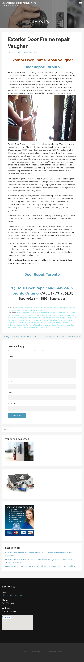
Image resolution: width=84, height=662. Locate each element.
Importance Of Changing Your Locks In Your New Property (27, 322)
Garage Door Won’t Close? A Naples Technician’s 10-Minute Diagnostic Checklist (40, 566)
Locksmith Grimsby (53, 322)
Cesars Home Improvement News (19, 2)
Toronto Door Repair (19, 327)
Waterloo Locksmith (52, 327)
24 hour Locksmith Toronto (46, 313)
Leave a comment (30, 52)
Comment (12, 356)
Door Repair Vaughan (63, 315)
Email (11, 392)
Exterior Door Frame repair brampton (27, 308)
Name (11, 381)
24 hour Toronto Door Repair (65, 313)
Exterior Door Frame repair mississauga (53, 308)
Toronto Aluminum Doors (47, 325)
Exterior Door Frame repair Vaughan (34, 310)
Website (11, 404)
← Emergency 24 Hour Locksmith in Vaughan (19, 337)
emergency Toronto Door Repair (30, 317)
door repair (51, 315)
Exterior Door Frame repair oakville (36, 320)
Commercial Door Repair (16, 315)
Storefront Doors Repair (30, 325)
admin (20, 52)
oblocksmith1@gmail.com (13, 595)
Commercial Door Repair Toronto (36, 315)
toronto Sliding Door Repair (36, 327)
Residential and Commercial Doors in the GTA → (63, 337)
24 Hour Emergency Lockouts (26, 313)
